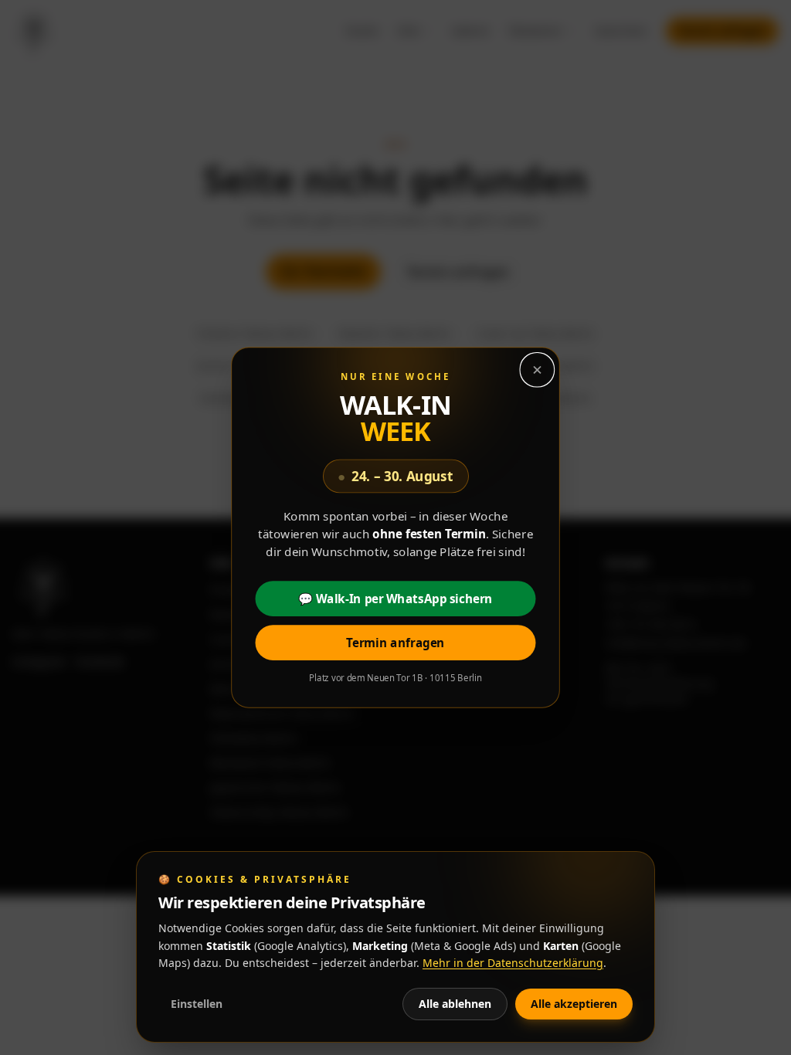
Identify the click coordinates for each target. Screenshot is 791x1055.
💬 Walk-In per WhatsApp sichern (395, 599)
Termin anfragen (395, 643)
